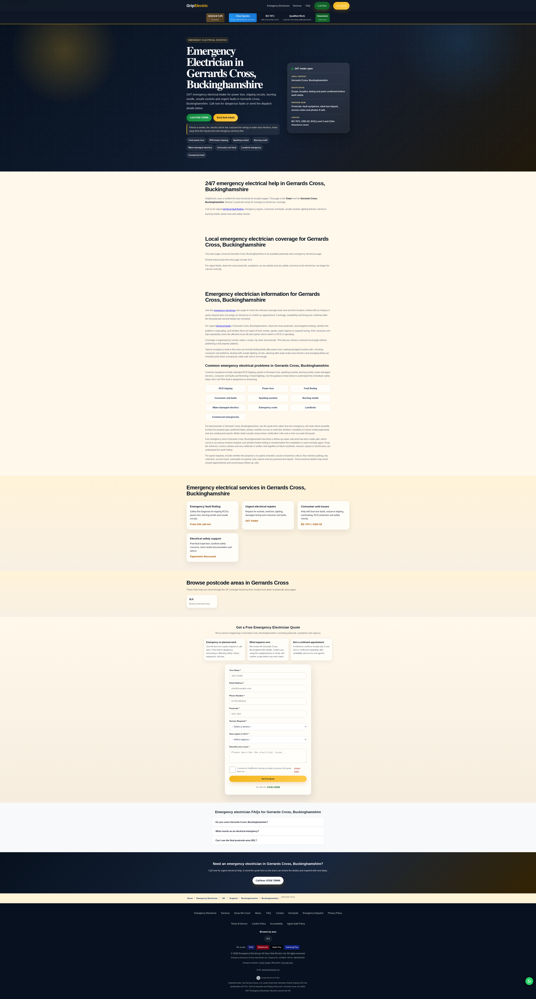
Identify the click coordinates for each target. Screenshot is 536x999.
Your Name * (235, 670)
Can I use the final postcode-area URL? (236, 840)
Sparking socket (241, 140)
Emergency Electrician (278, 6)
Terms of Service (239, 924)
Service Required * (238, 721)
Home (190, 898)
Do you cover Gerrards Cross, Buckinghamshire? (242, 822)
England (234, 898)
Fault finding (310, 388)
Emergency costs (268, 407)
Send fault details (225, 117)
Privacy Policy (335, 913)
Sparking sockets (268, 398)
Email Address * (236, 683)
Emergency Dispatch (313, 913)
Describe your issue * (239, 747)
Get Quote (341, 6)
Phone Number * (237, 696)
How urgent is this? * (239, 734)
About (258, 913)
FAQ (308, 6)
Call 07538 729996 (199, 117)
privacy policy (297, 769)
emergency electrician (225, 310)
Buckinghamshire (249, 898)
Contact (280, 913)
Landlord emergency (251, 147)
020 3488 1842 (287, 963)
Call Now (322, 6)
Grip (197, 5)
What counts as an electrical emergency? (237, 831)
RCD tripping (226, 388)
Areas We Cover (242, 913)
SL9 (268, 939)
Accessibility (276, 924)
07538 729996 (273, 787)
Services (297, 6)
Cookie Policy (259, 924)
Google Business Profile (269, 978)
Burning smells (310, 398)
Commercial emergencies (225, 417)
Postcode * (234, 708)
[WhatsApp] (529, 981)
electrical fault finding (233, 209)
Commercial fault (196, 155)
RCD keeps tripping (219, 140)
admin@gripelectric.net (270, 970)
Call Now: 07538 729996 (268, 880)
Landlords (310, 407)
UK (223, 898)
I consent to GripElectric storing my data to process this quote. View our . (272, 769)
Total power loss (196, 140)
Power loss (268, 388)
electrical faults (223, 326)
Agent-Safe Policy (296, 924)
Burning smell (260, 140)
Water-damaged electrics (200, 147)
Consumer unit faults (226, 398)
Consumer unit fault (226, 147)
